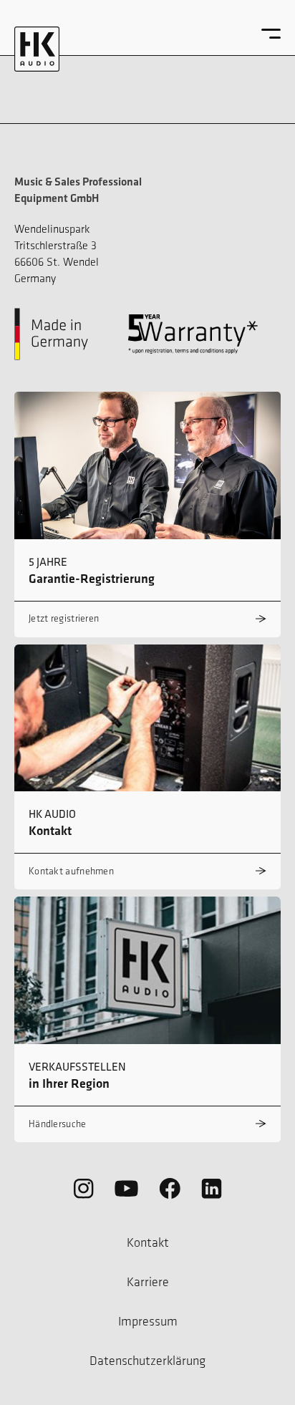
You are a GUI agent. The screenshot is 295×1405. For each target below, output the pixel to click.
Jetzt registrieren (64, 618)
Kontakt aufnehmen (71, 871)
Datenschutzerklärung (147, 1360)
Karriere (148, 1282)
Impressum (148, 1321)
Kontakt (148, 1242)
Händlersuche (58, 1124)
